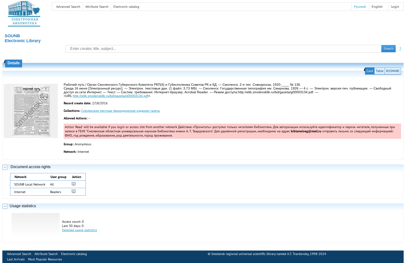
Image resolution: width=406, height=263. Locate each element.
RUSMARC (393, 71)
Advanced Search (68, 6)
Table (379, 71)
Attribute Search (97, 6)
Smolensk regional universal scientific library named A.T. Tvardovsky (259, 254)
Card (370, 71)
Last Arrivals (16, 259)
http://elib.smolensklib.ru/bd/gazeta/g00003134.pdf (110, 96)
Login (395, 6)
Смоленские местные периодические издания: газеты (120, 111)
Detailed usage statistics (79, 230)
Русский (360, 6)
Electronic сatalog (126, 6)
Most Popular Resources (45, 259)
